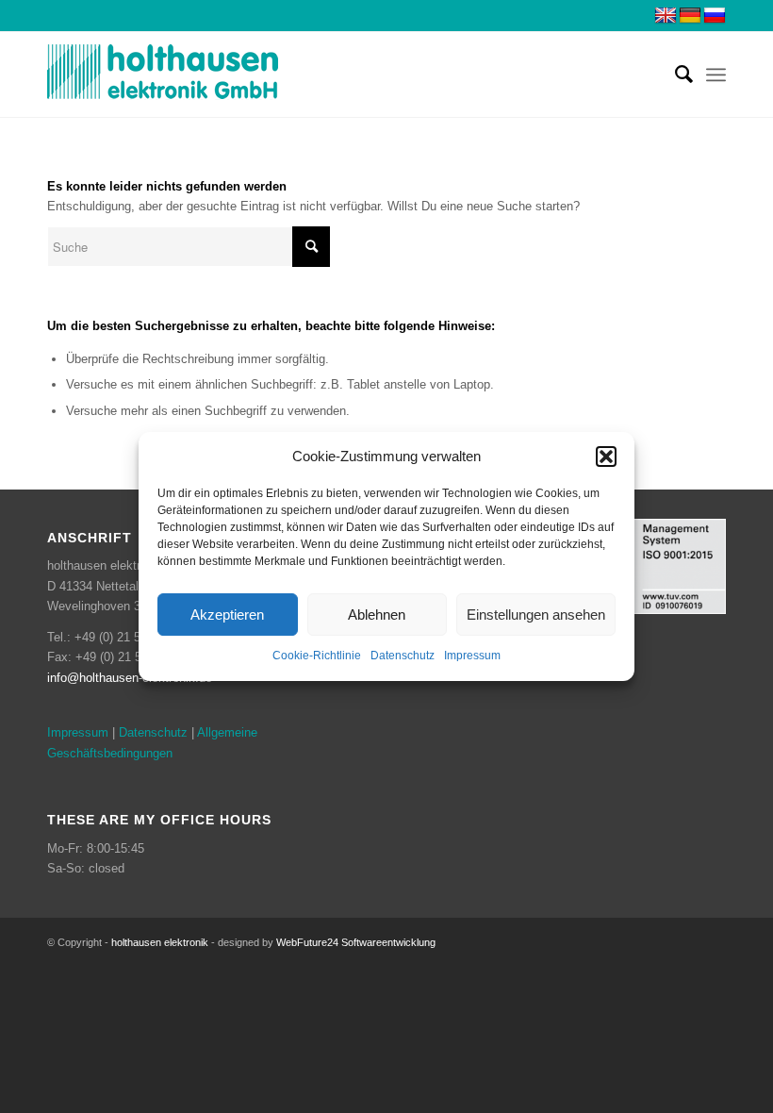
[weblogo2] (163, 74)
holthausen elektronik (159, 942)
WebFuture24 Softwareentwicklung (356, 942)
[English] (665, 16)
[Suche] (674, 74)
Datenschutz (402, 656)
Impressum (472, 656)
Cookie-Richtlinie (316, 656)
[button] (606, 456)
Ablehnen (376, 614)
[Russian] (714, 16)
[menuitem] (674, 74)
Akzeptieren (227, 614)
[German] (690, 16)
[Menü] (716, 74)
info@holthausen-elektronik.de (129, 678)
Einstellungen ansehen (536, 614)
